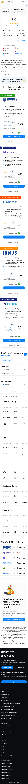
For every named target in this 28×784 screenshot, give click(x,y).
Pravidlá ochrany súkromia (8, 715)
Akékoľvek (6, 369)
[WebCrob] (4, 11)
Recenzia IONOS (9, 277)
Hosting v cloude (5, 746)
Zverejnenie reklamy (22, 5)
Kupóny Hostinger (6, 772)
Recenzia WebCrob (16, 9)
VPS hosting (4, 740)
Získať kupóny (14, 132)
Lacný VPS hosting (6, 743)
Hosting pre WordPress (7, 731)
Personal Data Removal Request (9, 712)
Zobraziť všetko (21, 40)
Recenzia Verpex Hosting (9, 328)
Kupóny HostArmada (6, 769)
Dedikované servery (6, 749)
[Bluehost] (10, 202)
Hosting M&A (13, 682)
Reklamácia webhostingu (7, 706)
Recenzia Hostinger (9, 175)
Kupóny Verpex (5, 778)
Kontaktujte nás (5, 694)
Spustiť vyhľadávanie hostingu (14, 619)
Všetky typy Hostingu (6, 725)
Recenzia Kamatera (9, 125)
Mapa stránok (4, 697)
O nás (2, 691)
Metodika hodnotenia (11, 5)
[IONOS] (10, 253)
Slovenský (7, 384)
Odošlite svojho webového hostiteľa (10, 703)
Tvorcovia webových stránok (8, 755)
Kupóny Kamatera (5, 766)
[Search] (23, 2)
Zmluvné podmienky (6, 718)
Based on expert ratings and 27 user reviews (14, 25)
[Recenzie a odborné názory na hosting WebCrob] (2, 74)
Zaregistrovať (7, 667)
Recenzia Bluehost (9, 226)
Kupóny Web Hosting (6, 763)
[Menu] (25, 2)
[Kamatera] (10, 100)
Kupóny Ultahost (5, 775)
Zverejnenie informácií (7, 709)
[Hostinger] (10, 152)
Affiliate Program (5, 700)
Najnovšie (5, 377)
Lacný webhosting (5, 737)
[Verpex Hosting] (10, 304)
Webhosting (4, 728)
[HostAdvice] (7, 2)
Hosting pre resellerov (7, 752)
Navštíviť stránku (13, 136)
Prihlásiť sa (21, 667)
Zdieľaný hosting (5, 734)
